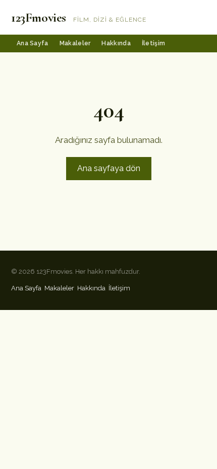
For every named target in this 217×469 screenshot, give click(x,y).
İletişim (153, 43)
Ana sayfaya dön (108, 168)
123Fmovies (38, 17)
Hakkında (115, 43)
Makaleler (75, 43)
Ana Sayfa (32, 43)
